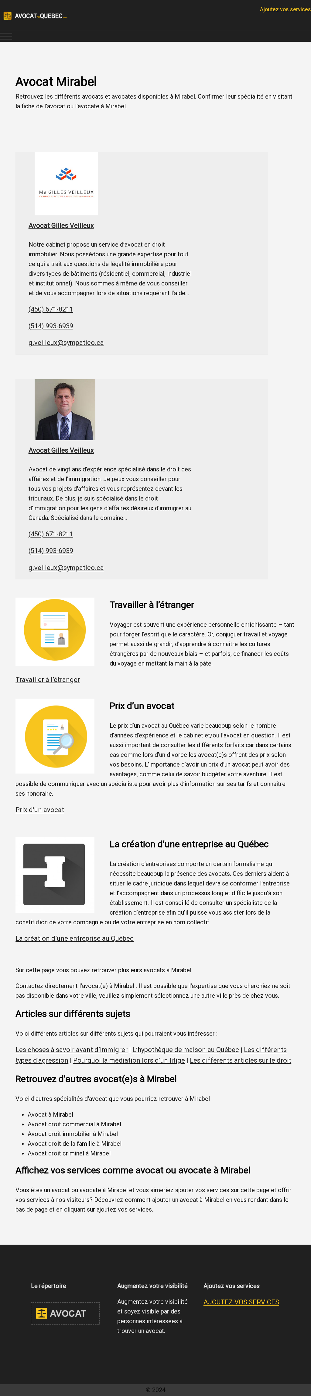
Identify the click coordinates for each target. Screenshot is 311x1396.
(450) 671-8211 (51, 309)
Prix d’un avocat (39, 810)
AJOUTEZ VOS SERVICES (241, 1302)
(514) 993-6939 (51, 326)
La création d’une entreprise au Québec (74, 938)
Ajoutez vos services (285, 9)
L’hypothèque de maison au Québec (185, 1050)
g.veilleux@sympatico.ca (66, 342)
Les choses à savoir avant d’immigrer (71, 1050)
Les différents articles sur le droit (240, 1060)
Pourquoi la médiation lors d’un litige (129, 1060)
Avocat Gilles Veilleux (61, 225)
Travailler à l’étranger (47, 679)
